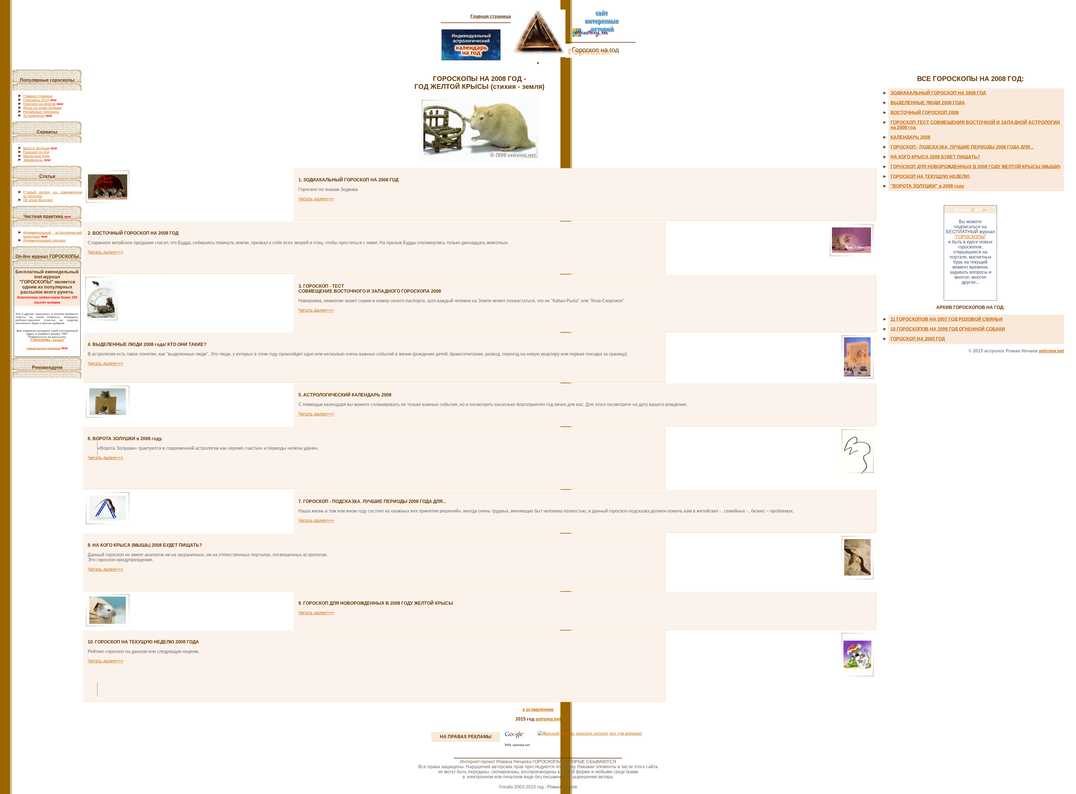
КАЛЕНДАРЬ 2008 (910, 137)
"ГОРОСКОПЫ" (970, 236)
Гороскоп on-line (36, 152)
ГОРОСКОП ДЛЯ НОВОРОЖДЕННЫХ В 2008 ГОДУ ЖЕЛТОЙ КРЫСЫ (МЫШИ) (975, 166)
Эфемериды (33, 160)
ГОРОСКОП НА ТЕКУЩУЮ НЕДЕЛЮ (930, 176)
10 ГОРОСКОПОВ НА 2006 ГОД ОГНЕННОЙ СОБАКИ (948, 329)
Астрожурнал (34, 116)
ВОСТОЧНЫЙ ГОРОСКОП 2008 (925, 112)
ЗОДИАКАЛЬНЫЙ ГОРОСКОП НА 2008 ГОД (938, 93)
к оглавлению (538, 709)
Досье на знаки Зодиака (42, 108)
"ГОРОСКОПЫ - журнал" (47, 339)
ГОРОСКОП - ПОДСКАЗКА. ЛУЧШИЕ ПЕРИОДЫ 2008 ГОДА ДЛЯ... (962, 147)
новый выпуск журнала (43, 348)
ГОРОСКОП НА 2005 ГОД (918, 338)
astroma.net (1051, 350)
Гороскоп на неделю (39, 104)
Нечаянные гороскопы (41, 112)
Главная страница (490, 16)
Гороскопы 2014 (36, 100)
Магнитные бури (36, 156)
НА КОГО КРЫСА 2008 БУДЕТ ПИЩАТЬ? (935, 156)
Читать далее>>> (316, 199)
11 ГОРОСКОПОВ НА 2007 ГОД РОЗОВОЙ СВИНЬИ (947, 319)
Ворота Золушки (36, 148)
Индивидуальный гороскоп (44, 241)
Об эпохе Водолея (38, 200)
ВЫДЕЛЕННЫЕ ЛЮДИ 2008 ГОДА (928, 102)
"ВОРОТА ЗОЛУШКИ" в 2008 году (927, 186)
